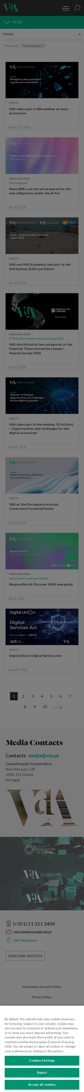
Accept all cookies (42, 1084)
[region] (42, 1049)
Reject (42, 1072)
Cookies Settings (42, 1060)
